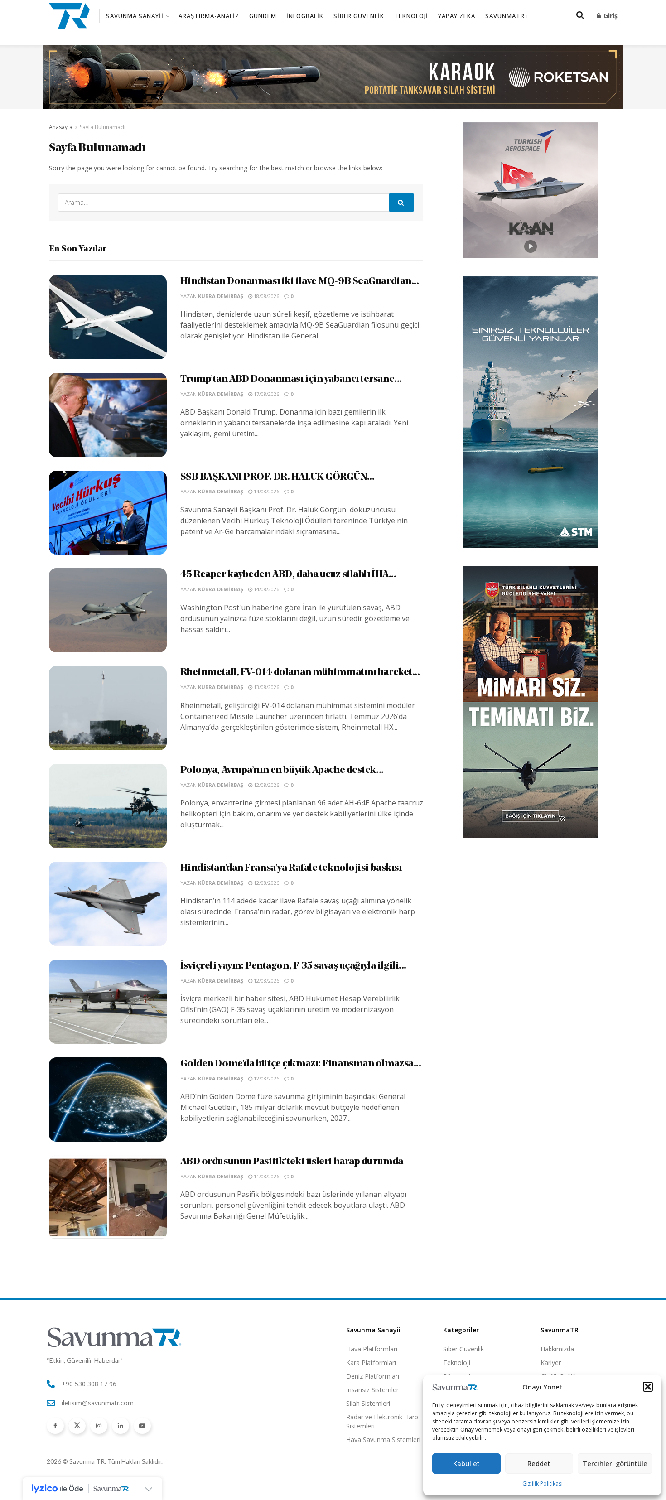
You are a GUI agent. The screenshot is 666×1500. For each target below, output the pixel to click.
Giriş (610, 15)
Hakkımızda (557, 1349)
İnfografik (304, 16)
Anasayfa (60, 127)
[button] (647, 1386)
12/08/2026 (265, 784)
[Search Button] (401, 202)
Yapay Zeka (456, 16)
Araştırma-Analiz (209, 16)
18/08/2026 (265, 296)
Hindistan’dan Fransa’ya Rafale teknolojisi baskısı (291, 868)
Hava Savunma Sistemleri (383, 1439)
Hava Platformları (371, 1349)
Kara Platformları (371, 1362)
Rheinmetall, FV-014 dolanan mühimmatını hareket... (300, 672)
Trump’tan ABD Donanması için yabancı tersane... (291, 379)
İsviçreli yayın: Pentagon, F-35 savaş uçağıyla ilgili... (293, 966)
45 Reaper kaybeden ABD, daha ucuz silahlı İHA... (288, 574)
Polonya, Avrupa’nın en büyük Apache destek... (282, 770)
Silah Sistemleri (368, 1403)
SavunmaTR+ (506, 16)
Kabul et (466, 1463)
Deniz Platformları (372, 1376)
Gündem (262, 16)
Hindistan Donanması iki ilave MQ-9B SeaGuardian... (299, 281)
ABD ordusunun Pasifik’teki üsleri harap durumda (291, 1162)
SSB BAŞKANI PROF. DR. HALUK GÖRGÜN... (277, 477)
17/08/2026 (265, 394)
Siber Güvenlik (358, 16)
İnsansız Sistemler (372, 1389)
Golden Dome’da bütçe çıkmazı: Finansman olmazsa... (300, 1064)
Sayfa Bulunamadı (102, 127)
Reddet (538, 1463)
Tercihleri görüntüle (615, 1463)
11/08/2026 (265, 1176)
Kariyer (551, 1362)
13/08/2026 (265, 687)
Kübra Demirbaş (220, 296)
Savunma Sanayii (135, 16)
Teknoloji (411, 16)
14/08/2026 (265, 491)
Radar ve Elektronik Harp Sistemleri (382, 1421)
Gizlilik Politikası (542, 1483)
